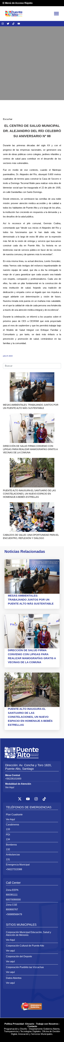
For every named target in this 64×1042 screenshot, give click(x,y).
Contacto (32, 1026)
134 (8, 839)
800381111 (12, 894)
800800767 (12, 909)
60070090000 (13, 899)
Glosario (29, 1024)
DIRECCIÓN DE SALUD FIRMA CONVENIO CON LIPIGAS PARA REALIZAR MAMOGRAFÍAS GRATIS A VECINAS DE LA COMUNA (30, 449)
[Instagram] (2, 23)
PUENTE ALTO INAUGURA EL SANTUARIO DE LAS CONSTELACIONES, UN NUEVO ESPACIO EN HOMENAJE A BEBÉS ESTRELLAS (29, 493)
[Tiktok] (13, 23)
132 (8, 849)
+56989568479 (14, 914)
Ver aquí (10, 950)
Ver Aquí (9, 787)
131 (8, 859)
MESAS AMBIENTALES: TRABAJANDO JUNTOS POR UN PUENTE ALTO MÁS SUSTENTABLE (31, 599)
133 (8, 829)
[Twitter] (8, 23)
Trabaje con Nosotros (47, 1024)
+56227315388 (14, 869)
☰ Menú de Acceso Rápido (17, 3)
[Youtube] (19, 23)
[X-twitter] (20, 799)
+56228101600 (13, 778)
